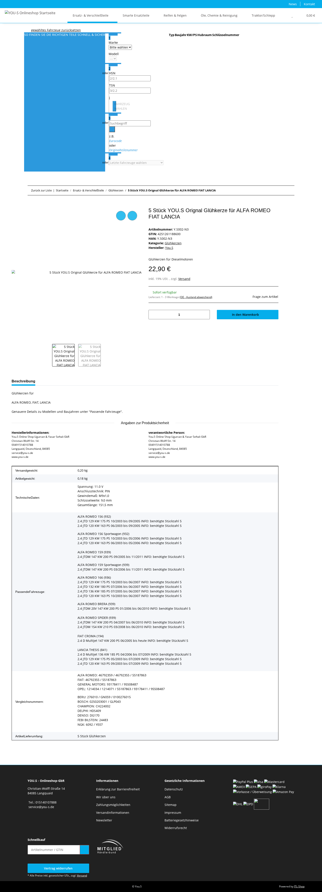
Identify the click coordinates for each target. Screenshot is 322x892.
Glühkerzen (173, 243)
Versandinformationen (112, 812)
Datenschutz (174, 789)
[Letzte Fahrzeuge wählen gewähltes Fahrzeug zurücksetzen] (113, 162)
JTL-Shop (299, 886)
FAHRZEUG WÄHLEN (115, 106)
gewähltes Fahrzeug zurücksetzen (56, 30)
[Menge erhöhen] (205, 314)
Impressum (173, 812)
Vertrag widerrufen (58, 868)
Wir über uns (105, 797)
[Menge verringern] (153, 314)
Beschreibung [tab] (23, 381)
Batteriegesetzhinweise (182, 820)
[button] (283, 15)
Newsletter (104, 820)
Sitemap (171, 805)
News (293, 4)
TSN (112, 85)
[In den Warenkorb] (15, 205)
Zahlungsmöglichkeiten (113, 805)
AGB (168, 797)
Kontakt (309, 4)
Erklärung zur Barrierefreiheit (118, 789)
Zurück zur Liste (41, 190)
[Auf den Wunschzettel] (132, 215)
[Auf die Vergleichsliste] (121, 215)
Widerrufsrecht (176, 828)
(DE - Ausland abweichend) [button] (196, 297)
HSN (112, 73)
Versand (184, 279)
